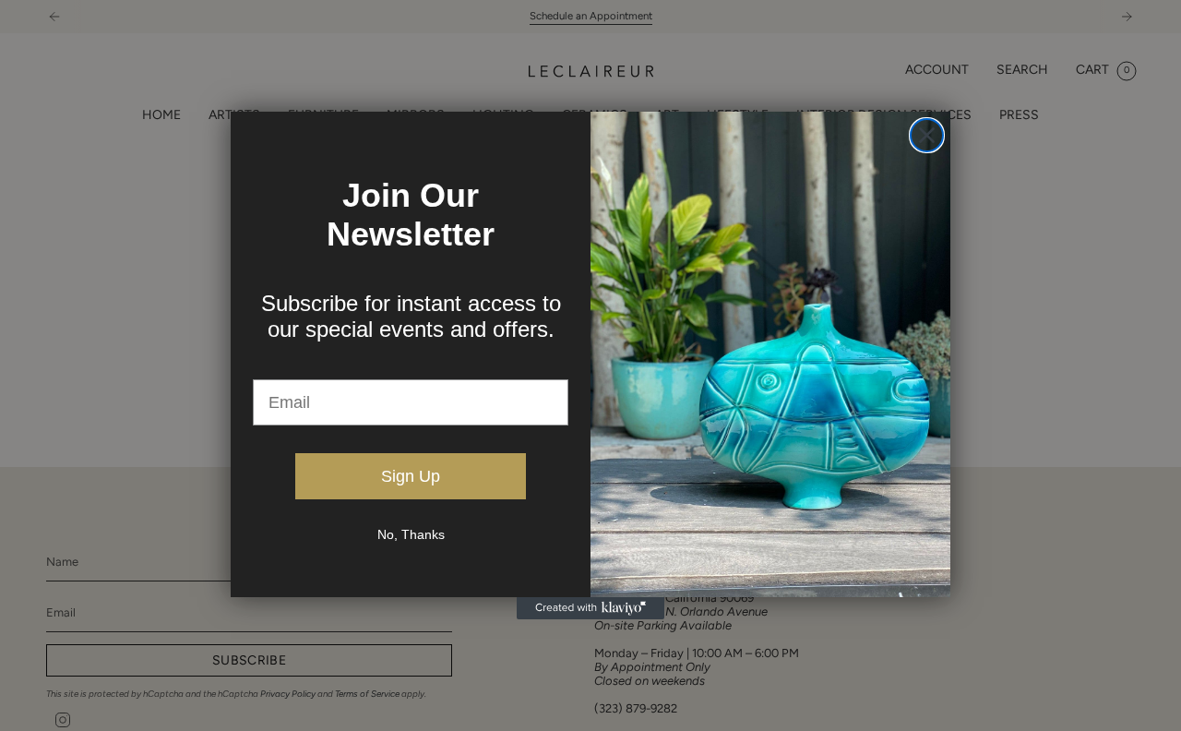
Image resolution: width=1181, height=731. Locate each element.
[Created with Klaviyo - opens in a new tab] (590, 608)
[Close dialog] (927, 135)
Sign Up (410, 476)
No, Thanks (411, 534)
